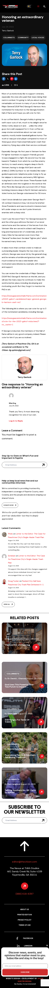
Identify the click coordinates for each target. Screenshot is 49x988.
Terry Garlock (8, 30)
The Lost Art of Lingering (17, 644)
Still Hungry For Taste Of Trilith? (17, 720)
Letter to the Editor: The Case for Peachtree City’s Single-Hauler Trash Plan (26, 559)
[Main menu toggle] (38, 6)
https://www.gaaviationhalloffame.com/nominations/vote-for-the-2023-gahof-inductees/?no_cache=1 (24, 321)
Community (23, 37)
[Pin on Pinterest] (12, 78)
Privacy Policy (24, 920)
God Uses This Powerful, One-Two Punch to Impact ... (19, 685)
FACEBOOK (28, 938)
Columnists (9, 37)
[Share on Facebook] (4, 78)
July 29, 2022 (14, 406)
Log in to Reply (16, 421)
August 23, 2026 (34, 678)
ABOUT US (24, 909)
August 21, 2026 (25, 713)
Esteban (11, 555)
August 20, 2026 (28, 784)
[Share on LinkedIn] (16, 78)
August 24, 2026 (31, 639)
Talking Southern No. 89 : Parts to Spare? (20, 791)
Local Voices (38, 37)
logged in (21, 434)
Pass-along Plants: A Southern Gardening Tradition (20, 756)
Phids (10, 534)
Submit (43, 465)
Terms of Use (25, 925)
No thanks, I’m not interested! (25, 984)
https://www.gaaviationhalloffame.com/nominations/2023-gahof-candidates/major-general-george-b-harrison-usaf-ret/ (24, 299)
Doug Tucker (13, 581)
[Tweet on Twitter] (8, 78)
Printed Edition (24, 915)
